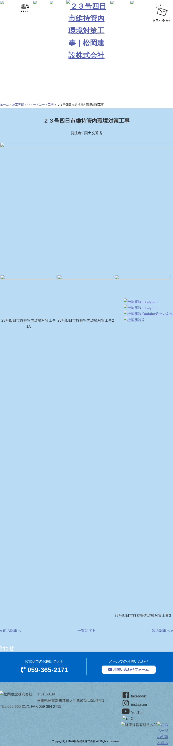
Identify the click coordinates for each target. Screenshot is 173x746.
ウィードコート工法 (40, 104)
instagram (138, 704)
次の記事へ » (162, 630)
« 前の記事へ (10, 630)
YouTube (138, 713)
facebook (138, 696)
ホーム (4, 104)
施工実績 (18, 104)
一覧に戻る (86, 630)
